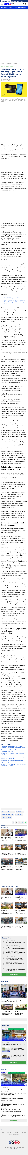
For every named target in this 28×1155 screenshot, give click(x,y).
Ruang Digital (18, 814)
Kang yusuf (9, 1132)
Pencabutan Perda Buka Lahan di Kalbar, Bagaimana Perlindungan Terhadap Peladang (13, 747)
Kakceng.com (16, 1132)
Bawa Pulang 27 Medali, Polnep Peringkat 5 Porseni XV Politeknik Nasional (12, 1000)
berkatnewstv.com (16, 809)
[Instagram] (15, 1142)
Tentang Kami (20, 1147)
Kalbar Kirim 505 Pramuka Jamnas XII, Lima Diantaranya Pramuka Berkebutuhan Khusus (6, 1013)
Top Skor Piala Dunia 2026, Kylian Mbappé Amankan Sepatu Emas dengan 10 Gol (12, 1110)
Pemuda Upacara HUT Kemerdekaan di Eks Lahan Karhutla (15, 970)
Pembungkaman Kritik (7, 814)
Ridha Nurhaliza (7, 79)
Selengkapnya (13, 974)
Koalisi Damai (19, 812)
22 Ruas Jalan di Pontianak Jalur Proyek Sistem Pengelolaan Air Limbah (13, 765)
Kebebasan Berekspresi (8, 812)
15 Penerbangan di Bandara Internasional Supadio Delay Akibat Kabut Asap (12, 761)
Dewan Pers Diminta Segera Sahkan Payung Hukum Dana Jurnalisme (12, 757)
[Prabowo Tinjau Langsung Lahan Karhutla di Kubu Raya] (7, 847)
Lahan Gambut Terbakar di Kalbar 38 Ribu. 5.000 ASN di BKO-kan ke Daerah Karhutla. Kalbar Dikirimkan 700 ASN (15, 953)
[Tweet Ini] (16, 822)
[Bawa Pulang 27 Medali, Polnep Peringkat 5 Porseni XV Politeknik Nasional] (14, 991)
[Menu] (2, 4)
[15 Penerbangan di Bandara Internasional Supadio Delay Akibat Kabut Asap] (7, 861)
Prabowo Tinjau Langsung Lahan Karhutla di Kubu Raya (12, 754)
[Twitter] (13, 1142)
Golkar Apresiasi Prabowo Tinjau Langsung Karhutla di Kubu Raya (12, 750)
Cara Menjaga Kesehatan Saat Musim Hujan (13, 1044)
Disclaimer (17, 1149)
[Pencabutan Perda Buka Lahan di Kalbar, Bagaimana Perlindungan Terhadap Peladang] (7, 832)
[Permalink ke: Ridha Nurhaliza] (2, 79)
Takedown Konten (6, 817)
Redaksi (11, 1149)
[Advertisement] (14, 27)
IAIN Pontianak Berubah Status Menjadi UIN (19, 1013)
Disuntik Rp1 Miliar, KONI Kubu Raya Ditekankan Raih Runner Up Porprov (13, 1093)
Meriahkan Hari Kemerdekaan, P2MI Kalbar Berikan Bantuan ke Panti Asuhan (15, 958)
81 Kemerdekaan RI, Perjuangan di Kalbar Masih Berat (15, 964)
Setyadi (3, 1132)
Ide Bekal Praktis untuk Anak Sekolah (15, 942)
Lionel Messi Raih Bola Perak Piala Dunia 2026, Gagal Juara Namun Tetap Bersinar (13, 1116)
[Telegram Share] (22, 822)
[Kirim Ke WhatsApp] (25, 822)
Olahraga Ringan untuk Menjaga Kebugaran (12, 1089)
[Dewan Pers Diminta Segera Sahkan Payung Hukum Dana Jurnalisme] (21, 847)
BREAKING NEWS (5, 67)
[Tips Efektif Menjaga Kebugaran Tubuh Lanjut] (6, 1049)
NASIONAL (12, 67)
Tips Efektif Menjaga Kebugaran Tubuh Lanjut (17, 1049)
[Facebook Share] (13, 822)
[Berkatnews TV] (9, 4)
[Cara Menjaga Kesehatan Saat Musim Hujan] (14, 1034)
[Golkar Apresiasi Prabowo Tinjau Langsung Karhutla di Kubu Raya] (21, 832)
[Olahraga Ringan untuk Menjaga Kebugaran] (14, 1078)
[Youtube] (18, 1142)
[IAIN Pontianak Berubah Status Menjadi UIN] (21, 1007)
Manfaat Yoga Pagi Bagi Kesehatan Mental (17, 1056)
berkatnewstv (5, 809)
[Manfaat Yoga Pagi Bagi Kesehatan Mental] (6, 1056)
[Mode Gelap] (23, 4)
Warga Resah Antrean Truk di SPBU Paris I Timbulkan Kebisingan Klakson (15, 947)
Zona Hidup (16, 1134)
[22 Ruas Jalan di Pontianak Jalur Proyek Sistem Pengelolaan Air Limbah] (21, 861)
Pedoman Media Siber (9, 1147)
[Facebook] (10, 1142)
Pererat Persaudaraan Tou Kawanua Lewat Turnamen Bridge (12, 1105)
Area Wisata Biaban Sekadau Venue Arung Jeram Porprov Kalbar (12, 1099)
